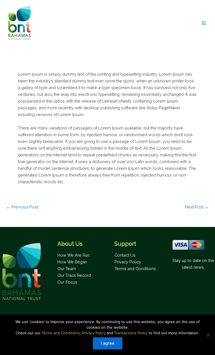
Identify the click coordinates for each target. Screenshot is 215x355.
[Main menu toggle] (203, 23)
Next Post (197, 207)
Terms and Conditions (135, 268)
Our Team (66, 268)
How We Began (72, 261)
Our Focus (67, 282)
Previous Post (22, 207)
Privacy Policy (127, 261)
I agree (107, 343)
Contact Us (124, 255)
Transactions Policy (131, 333)
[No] (208, 335)
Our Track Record (74, 275)
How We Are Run (73, 255)
